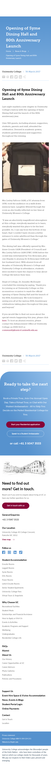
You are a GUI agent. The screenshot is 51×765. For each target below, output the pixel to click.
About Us (6, 654)
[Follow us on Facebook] (3, 552)
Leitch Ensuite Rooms (11, 583)
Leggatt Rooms (8, 568)
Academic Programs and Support (15, 626)
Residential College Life (11, 637)
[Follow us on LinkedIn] (15, 552)
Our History (7, 659)
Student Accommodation (14, 559)
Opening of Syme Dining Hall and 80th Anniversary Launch (21, 56)
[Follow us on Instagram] (9, 552)
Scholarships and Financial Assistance (17, 614)
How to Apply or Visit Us (12, 618)
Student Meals (8, 610)
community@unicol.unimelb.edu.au (20, 330)
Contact (6, 715)
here (4, 320)
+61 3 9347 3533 (10, 519)
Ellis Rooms (7, 575)
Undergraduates (8, 634)
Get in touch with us (16, 505)
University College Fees (12, 591)
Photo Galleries (8, 670)
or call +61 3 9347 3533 (25, 443)
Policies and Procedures (12, 678)
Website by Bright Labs (10, 742)
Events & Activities (10, 622)
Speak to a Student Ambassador (25, 434)
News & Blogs (20, 51)
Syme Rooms (7, 572)
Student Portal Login (12, 704)
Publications (7, 674)
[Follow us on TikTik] (20, 552)
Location (5, 723)
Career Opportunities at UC (13, 663)
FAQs (5, 646)
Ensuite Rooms (8, 564)
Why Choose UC (10, 602)
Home (8, 51)
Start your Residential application (25, 424)
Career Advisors (8, 667)
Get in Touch (7, 719)
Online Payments (10, 708)
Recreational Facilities (11, 606)
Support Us (7, 691)
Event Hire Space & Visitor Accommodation (23, 695)
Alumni (5, 650)
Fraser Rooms (7, 579)
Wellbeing (6, 630)
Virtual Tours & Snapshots (12, 595)
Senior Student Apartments (13, 587)
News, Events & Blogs (13, 699)
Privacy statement (8, 735)
